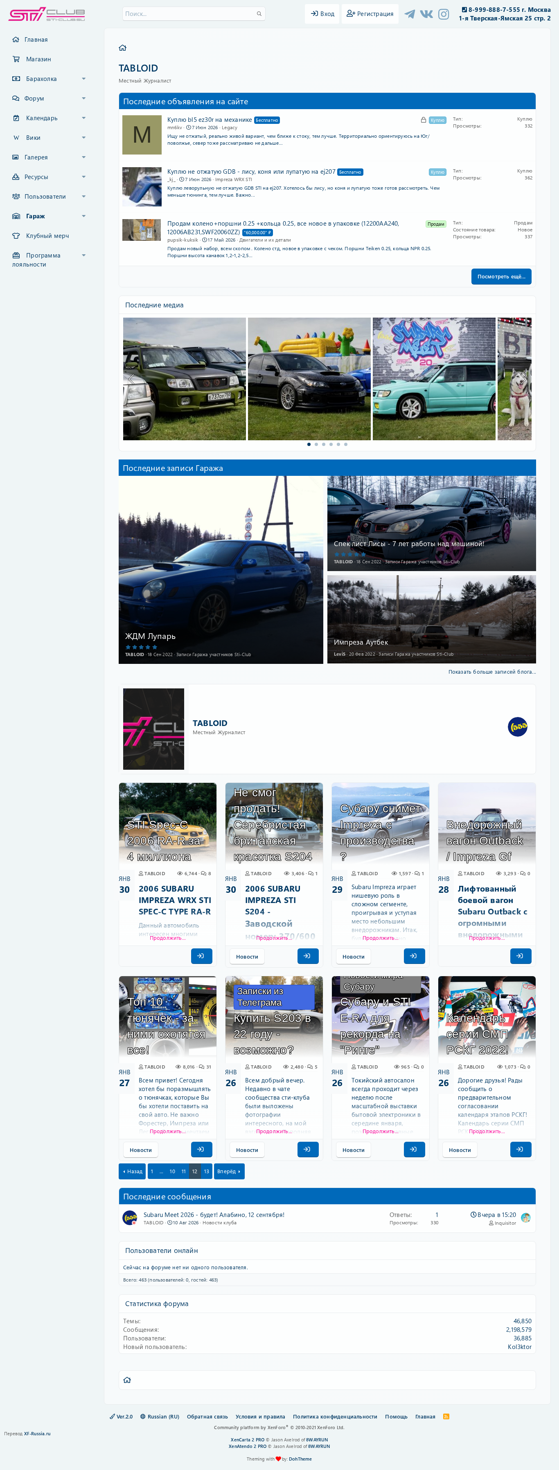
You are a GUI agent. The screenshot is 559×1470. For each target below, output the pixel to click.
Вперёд (226, 1170)
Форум (34, 98)
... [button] (162, 1170)
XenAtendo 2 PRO (247, 1446)
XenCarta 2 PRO (247, 1439)
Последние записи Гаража (173, 467)
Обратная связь (207, 1416)
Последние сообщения (167, 1195)
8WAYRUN (317, 1439)
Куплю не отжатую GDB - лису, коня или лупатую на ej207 (251, 171)
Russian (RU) (162, 1416)
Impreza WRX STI (233, 179)
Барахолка (41, 78)
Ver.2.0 (124, 1416)
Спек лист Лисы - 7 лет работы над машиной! (409, 543)
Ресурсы (36, 177)
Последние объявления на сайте (185, 100)
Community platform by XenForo (279, 1427)
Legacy (229, 127)
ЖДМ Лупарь (150, 635)
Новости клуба (220, 1222)
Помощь (396, 1416)
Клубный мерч (47, 235)
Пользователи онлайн (161, 1250)
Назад (134, 1170)
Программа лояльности (36, 259)
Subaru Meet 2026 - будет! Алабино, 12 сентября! (214, 1214)
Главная (36, 39)
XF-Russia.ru (37, 1433)
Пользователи (45, 196)
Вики (33, 137)
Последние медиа (154, 304)
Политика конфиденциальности (335, 1416)
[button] (84, 79)
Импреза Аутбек (361, 641)
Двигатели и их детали (265, 239)
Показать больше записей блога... (492, 671)
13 (206, 1170)
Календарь (42, 118)
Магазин (38, 59)
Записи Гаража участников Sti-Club (213, 654)
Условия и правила (260, 1416)
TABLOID (210, 722)
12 (194, 1170)
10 (172, 1170)
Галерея (36, 157)
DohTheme (300, 1459)
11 (184, 1170)
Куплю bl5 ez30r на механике (209, 119)
